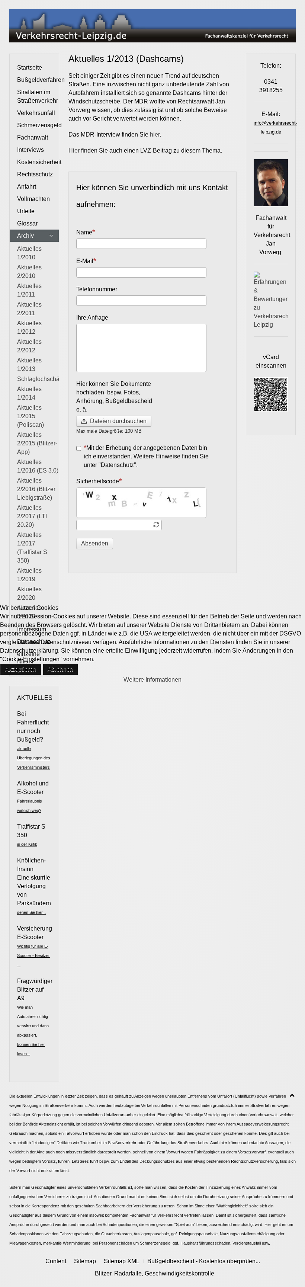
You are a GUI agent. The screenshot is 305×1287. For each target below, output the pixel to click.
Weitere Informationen (152, 679)
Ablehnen (60, 669)
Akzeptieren (20, 669)
